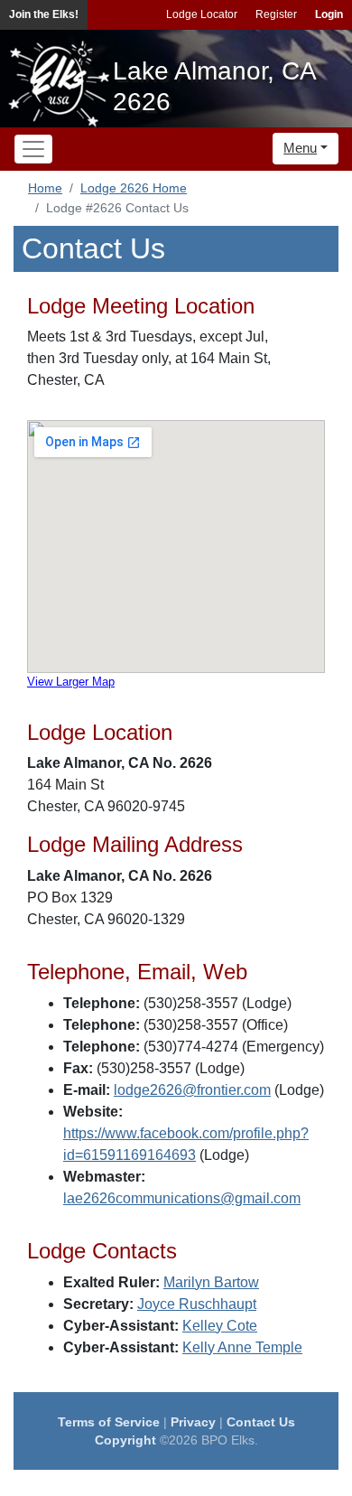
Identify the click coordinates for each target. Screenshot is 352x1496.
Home (45, 188)
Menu (300, 147)
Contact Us (261, 1422)
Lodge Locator (201, 14)
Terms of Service (109, 1422)
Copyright (125, 1440)
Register (276, 14)
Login (329, 14)
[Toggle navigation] (33, 149)
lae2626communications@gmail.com (182, 1198)
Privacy (193, 1422)
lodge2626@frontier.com (192, 1090)
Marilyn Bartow (211, 1282)
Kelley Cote (219, 1325)
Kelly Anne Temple (242, 1347)
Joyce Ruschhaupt (196, 1304)
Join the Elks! (44, 14)
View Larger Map (71, 681)
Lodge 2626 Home (133, 188)
